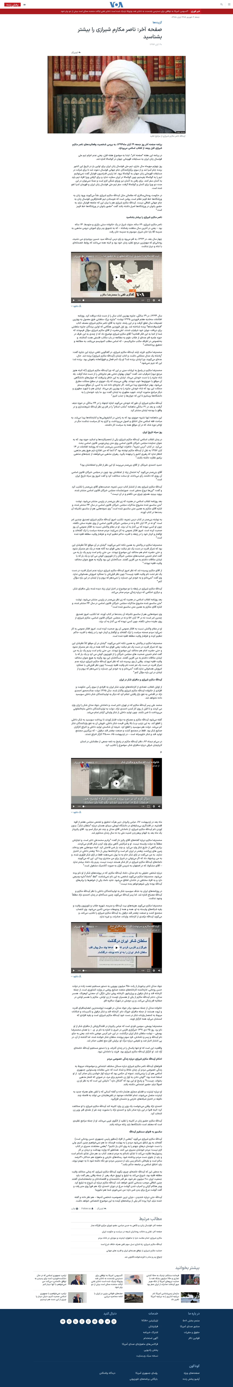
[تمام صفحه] (148, 300)
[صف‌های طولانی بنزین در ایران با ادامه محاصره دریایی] (133, 1297)
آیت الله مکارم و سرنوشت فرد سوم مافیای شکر (134, 926)
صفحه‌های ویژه (192, 1373)
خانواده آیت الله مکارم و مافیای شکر (140, 762)
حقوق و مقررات (192, 1332)
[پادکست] (69, 1321)
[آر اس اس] (75, 1321)
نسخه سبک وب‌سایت (147, 1356)
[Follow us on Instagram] (88, 1321)
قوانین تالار (194, 1338)
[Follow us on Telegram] (107, 1321)
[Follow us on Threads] (82, 1321)
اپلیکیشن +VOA (149, 1320)
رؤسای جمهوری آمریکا (146, 1373)
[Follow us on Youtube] (94, 1321)
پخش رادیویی (151, 1350)
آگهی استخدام (151, 1338)
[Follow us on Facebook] (113, 1321)
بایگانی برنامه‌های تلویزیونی (143, 1379)
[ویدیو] (25, 5)
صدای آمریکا (152, 259)
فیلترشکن (153, 1326)
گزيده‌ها (157, 22)
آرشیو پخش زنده (191, 1379)
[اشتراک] (62, 1321)
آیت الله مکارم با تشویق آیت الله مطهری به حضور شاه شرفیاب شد (124, 256)
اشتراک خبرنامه (150, 1332)
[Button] (76, 52)
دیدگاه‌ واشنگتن (107, 1373)
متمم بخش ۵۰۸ (191, 1320)
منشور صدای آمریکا (190, 1326)
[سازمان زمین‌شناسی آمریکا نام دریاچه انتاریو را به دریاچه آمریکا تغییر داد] (190, 1297)
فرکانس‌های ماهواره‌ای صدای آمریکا (140, 1344)
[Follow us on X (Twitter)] (101, 1321)
